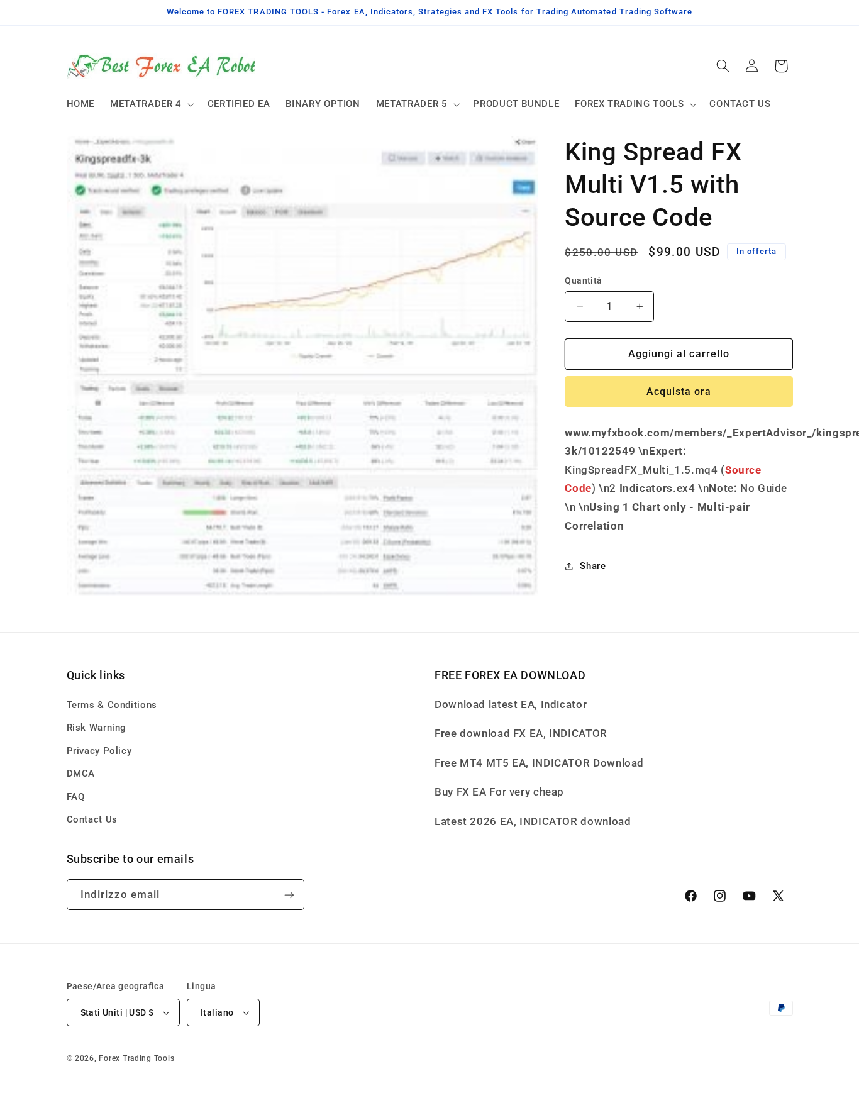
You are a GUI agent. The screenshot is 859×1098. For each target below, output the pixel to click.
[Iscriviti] (288, 894)
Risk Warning (97, 727)
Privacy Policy (99, 751)
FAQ (76, 796)
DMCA (81, 773)
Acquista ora (679, 391)
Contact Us (92, 819)
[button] (151, 104)
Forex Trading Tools (136, 1058)
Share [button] (593, 566)
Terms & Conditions (112, 705)
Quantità (583, 280)
